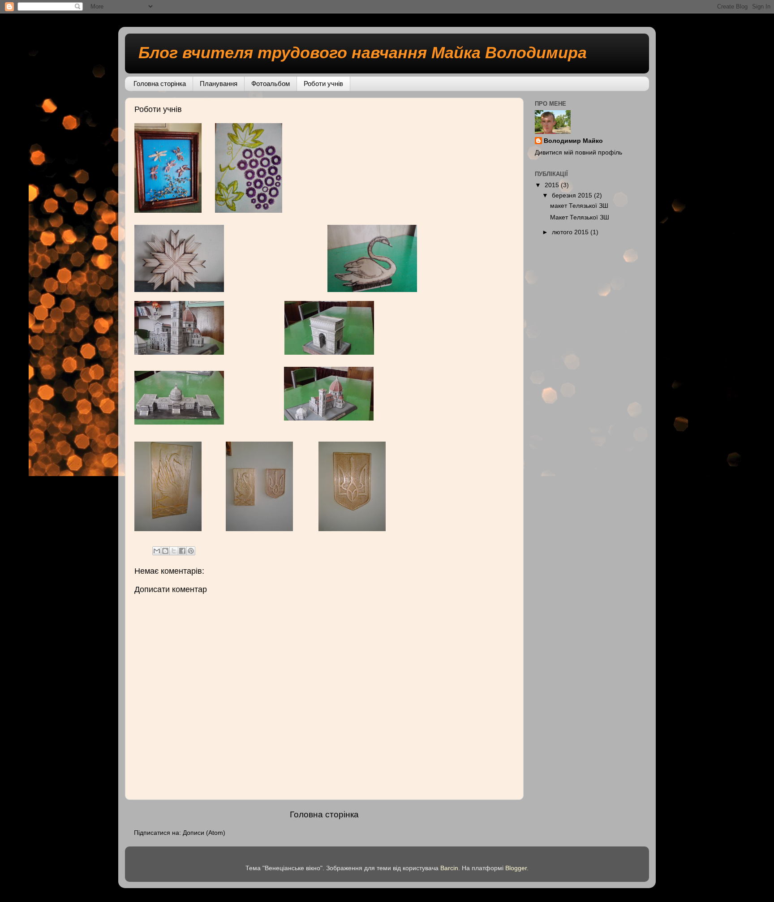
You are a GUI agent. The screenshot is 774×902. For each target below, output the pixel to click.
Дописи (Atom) (204, 832)
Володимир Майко (573, 140)
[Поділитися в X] (173, 550)
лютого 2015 (571, 232)
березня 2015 (573, 195)
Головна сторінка (159, 83)
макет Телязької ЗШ (579, 205)
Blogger (516, 868)
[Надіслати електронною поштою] (156, 550)
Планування (218, 83)
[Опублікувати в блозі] (165, 550)
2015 (553, 185)
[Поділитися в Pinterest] (190, 550)
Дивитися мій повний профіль (578, 152)
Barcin (449, 868)
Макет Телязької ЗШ (579, 217)
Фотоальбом (270, 83)
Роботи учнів (323, 83)
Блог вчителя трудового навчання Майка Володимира (362, 52)
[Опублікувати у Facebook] (182, 550)
